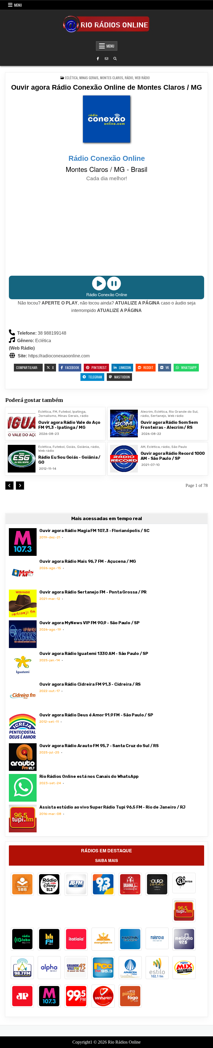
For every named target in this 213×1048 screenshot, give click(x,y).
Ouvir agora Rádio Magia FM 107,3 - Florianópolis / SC (94, 530)
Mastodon (121, 377)
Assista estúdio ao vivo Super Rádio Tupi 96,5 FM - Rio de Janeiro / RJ (112, 807)
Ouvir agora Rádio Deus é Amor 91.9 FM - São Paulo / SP (96, 715)
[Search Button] (115, 58)
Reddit (148, 367)
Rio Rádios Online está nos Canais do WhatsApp (89, 776)
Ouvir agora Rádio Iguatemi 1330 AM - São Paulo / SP (93, 653)
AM (143, 447)
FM (55, 412)
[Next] (20, 485)
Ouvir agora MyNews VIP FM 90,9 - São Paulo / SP (89, 622)
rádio (129, 77)
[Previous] (9, 485)
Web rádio (142, 77)
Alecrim (147, 412)
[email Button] (106, 58)
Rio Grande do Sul (183, 412)
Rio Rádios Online (124, 1042)
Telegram (94, 377)
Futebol (65, 412)
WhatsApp (188, 367)
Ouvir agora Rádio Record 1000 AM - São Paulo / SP (173, 456)
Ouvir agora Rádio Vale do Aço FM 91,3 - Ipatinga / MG (69, 425)
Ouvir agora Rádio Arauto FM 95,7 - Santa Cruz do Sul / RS (99, 745)
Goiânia (83, 447)
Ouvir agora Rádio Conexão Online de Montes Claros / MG (106, 87)
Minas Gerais (88, 77)
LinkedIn (124, 367)
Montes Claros (111, 77)
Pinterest (99, 367)
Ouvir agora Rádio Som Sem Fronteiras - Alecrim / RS (169, 425)
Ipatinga (78, 412)
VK (167, 367)
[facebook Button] (98, 58)
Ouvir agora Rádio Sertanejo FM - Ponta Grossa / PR (92, 592)
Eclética (71, 77)
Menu (18, 5)
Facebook (71, 367)
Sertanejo (158, 416)
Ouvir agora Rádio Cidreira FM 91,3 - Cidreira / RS (90, 684)
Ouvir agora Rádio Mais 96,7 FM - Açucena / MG (87, 561)
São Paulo (179, 447)
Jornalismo (47, 416)
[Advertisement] (106, 229)
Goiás (70, 447)
